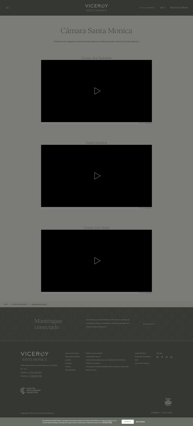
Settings (140, 422)
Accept (127, 422)
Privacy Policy (107, 423)
